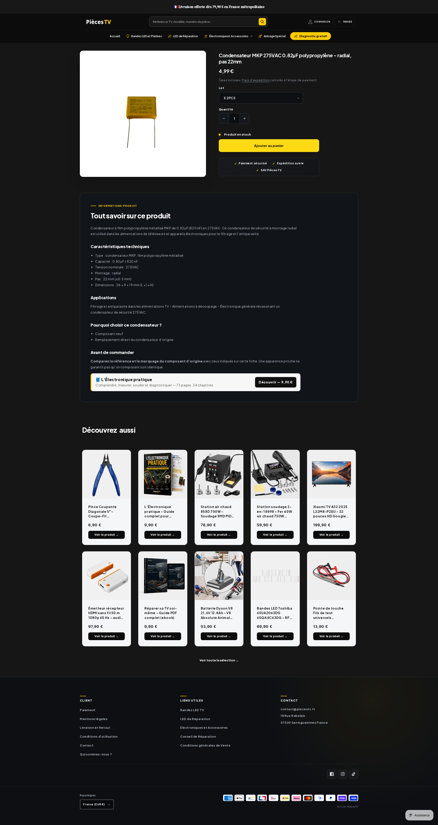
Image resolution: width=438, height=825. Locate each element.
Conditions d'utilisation (98, 736)
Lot (221, 88)
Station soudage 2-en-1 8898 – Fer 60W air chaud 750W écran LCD (274, 511)
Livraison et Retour (95, 727)
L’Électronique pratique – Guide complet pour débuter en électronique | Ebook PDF (159, 511)
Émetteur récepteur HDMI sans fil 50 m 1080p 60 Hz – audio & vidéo (106, 613)
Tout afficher (219, 660)
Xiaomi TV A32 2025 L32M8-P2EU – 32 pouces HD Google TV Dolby (330, 511)
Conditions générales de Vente (205, 745)
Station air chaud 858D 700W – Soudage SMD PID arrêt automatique (217, 511)
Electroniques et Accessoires (204, 727)
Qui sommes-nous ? (96, 754)
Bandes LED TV (192, 710)
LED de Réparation (195, 719)
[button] (228, 36)
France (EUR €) (94, 804)
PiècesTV (352, 806)
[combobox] (208, 22)
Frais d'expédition (256, 80)
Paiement (88, 710)
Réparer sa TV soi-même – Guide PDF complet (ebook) (160, 613)
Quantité (226, 109)
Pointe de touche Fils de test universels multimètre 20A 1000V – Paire (328, 613)
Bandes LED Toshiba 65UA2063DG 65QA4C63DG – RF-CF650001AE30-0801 (274, 613)
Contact (86, 745)
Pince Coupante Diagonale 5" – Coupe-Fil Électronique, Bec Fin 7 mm (104, 511)
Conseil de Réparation (198, 736)
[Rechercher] (262, 21)
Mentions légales (94, 719)
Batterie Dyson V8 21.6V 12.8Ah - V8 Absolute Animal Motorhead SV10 (217, 613)
